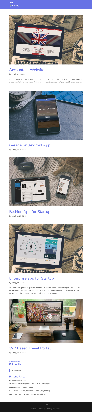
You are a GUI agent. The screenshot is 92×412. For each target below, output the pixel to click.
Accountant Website (26, 69)
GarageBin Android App (29, 145)
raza (13, 74)
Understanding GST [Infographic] (21, 387)
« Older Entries (14, 362)
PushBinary (16, 370)
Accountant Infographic (18, 380)
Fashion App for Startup (29, 211)
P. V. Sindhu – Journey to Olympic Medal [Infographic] (29, 391)
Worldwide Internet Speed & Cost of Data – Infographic (29, 384)
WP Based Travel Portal (30, 348)
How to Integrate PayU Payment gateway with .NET (28, 394)
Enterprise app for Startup (31, 278)
